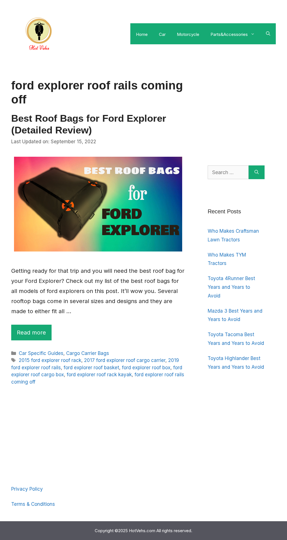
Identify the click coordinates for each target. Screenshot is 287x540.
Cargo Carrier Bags (87, 353)
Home (142, 34)
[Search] (257, 172)
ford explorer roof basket (91, 367)
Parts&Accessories (229, 34)
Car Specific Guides (41, 353)
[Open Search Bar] (268, 33)
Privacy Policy (27, 489)
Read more (31, 332)
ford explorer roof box (146, 367)
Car (162, 34)
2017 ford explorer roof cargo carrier (124, 360)
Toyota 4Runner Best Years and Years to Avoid (231, 287)
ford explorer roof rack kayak (99, 374)
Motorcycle (188, 34)
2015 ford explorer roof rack (50, 360)
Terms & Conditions (33, 504)
